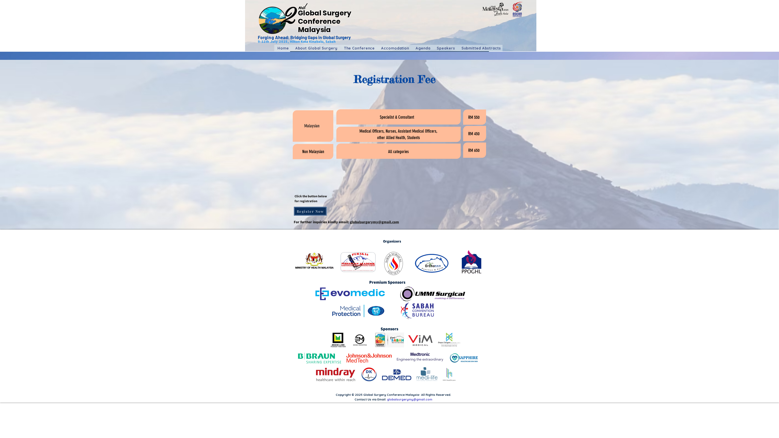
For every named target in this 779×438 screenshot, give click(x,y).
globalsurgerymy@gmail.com (374, 222)
